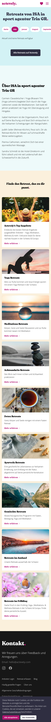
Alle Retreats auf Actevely (25, 52)
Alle (14, 29)
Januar (24, 29)
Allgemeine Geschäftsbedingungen (16, 690)
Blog (35, 679)
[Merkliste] (41, 3)
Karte (6, 29)
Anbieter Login (8, 679)
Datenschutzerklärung (11, 712)
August (35, 29)
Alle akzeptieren (11, 717)
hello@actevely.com (19, 662)
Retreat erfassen (24, 679)
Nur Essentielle (28, 717)
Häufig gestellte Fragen (11, 684)
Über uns (28, 684)
